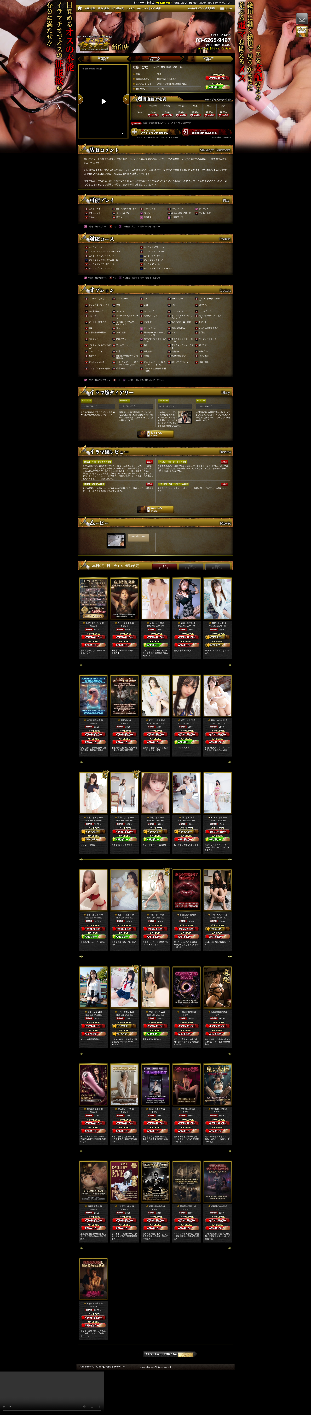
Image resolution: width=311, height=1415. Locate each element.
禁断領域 (125, 720)
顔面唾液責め (93, 1206)
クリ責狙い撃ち (125, 1206)
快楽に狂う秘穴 (187, 915)
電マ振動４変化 (218, 1109)
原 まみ (186, 817)
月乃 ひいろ (123, 817)
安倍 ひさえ (155, 720)
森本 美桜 (186, 623)
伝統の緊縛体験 (218, 1012)
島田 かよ (92, 1012)
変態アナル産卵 (93, 1303)
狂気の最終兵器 (156, 1206)
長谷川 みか (123, 915)
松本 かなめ (92, 915)
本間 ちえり (217, 915)
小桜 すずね (123, 1012)
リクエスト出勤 (125, 623)
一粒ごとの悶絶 (187, 1012)
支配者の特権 (187, 1109)
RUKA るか (216, 817)
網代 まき (186, 720)
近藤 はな (155, 623)
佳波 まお (155, 817)
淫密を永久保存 (156, 1109)
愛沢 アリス (155, 1012)
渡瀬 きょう (92, 817)
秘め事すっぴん (125, 1109)
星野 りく (217, 623)
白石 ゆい (155, 915)
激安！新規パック (93, 623)
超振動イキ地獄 (218, 1206)
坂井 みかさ (217, 720)
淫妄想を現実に (187, 1206)
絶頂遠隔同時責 (93, 720)
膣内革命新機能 (93, 1109)
